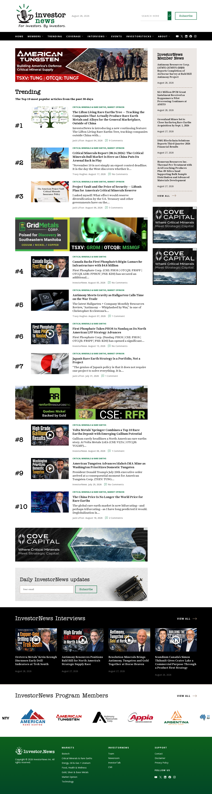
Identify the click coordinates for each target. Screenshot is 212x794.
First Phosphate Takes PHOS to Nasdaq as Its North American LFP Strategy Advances (109, 330)
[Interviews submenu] (106, 36)
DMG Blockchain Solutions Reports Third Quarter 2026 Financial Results (173, 143)
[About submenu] (169, 36)
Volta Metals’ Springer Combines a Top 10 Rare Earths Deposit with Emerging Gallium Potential (107, 432)
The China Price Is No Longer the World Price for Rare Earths (107, 499)
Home (19, 36)
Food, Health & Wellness (74, 767)
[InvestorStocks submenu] (153, 36)
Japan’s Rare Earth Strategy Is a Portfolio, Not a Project (106, 360)
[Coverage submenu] (82, 36)
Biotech (66, 753)
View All (163, 195)
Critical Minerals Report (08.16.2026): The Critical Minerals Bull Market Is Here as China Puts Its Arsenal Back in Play (107, 157)
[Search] (169, 15)
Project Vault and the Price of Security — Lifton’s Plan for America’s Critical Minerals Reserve (106, 188)
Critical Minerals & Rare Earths (89, 107)
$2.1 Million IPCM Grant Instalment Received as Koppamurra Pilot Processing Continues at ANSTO (172, 98)
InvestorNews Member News (170, 56)
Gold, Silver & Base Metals (75, 772)
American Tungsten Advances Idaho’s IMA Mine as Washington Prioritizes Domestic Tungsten (108, 465)
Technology (68, 781)
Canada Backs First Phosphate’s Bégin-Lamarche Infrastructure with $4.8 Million (107, 264)
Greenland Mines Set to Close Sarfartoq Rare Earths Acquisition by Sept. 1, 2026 (174, 122)
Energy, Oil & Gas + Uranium (76, 762)
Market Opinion (115, 107)
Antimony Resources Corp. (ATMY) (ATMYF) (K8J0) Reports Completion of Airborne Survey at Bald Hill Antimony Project (174, 71)
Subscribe (186, 16)
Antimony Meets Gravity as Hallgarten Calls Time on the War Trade (108, 297)
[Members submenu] (42, 36)
